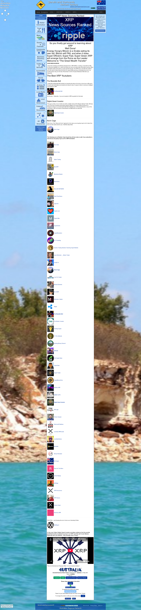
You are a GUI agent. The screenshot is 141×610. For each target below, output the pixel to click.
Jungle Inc (56, 262)
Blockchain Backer (58, 174)
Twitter (62, 577)
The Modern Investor (59, 321)
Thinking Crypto (57, 328)
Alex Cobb (56, 144)
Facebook (56, 577)
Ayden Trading (57, 159)
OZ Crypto (56, 461)
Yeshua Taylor (57, 505)
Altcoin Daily (57, 152)
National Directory (100, 30)
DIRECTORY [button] (59, 12)
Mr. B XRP (56, 292)
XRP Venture (57, 498)
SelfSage (56, 483)
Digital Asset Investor (59, 113)
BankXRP (56, 167)
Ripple (55, 306)
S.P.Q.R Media (57, 475)
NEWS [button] (101, 12)
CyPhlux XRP (57, 387)
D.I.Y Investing (57, 240)
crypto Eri (56, 203)
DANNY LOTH (57, 395)
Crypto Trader (57, 372)
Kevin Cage (56, 129)
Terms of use (86, 605)
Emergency (44, 12)
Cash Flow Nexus (58, 196)
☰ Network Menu (41, 18)
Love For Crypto (58, 277)
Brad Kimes (56, 181)
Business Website (82, 577)
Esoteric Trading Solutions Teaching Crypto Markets (66, 247)
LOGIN (83, 596)
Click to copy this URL (70, 591)
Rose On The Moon (58, 468)
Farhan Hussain (57, 417)
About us (100, 605)
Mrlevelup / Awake (58, 299)
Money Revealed (58, 453)
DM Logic (56, 409)
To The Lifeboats (58, 336)
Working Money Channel (60, 343)
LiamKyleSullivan (58, 439)
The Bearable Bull (58, 91)
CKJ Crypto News (58, 358)
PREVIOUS (68, 598)
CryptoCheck (57, 225)
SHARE (70, 583)
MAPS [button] (74, 12)
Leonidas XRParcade (59, 431)
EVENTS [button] (68, 12)
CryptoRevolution (58, 233)
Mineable (56, 446)
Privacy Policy (93, 605)
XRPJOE (56, 350)
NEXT (74, 598)
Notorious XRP (57, 512)
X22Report (56, 525)
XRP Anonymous (58, 490)
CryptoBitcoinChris (58, 380)
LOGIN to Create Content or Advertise (41, 128)
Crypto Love (57, 211)
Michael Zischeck (58, 284)
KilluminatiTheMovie (58, 424)
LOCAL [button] (52, 12)
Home (38, 12)
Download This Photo (7, 606)
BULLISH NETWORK (59, 189)
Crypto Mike (57, 218)
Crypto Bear (57, 365)
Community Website (71, 577)
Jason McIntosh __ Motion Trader (62, 255)
